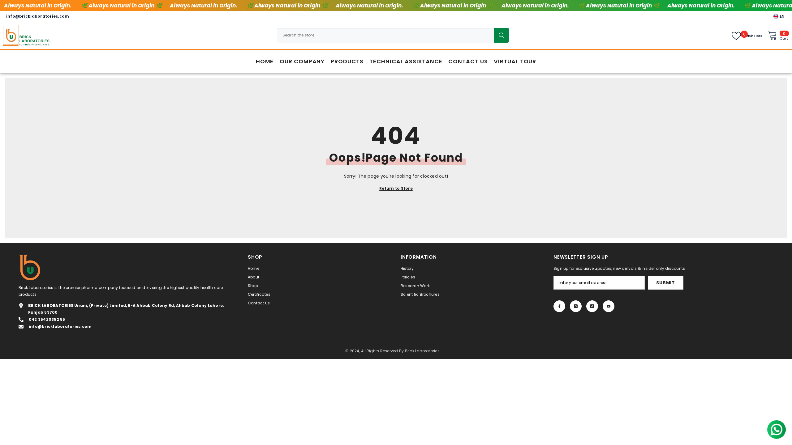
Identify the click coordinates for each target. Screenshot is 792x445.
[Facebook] (559, 306)
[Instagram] (576, 306)
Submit (665, 283)
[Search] (393, 35)
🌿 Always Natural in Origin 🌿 (121, 5)
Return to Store (396, 188)
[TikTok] (592, 306)
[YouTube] (608, 306)
